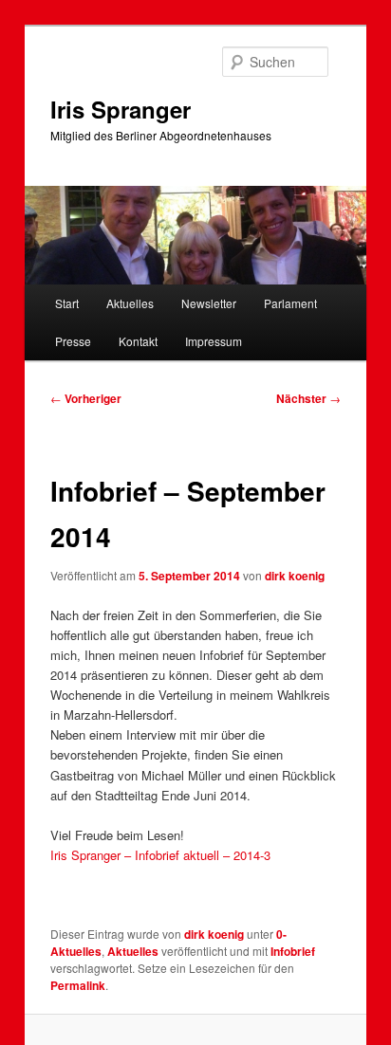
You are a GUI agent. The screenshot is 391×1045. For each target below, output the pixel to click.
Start (67, 303)
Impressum (213, 341)
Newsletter (208, 303)
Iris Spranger (120, 109)
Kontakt (138, 341)
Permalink (77, 985)
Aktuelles (130, 303)
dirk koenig (295, 575)
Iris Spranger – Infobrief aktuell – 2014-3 (160, 855)
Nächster (308, 398)
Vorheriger (85, 398)
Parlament (290, 303)
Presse (73, 341)
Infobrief (292, 951)
